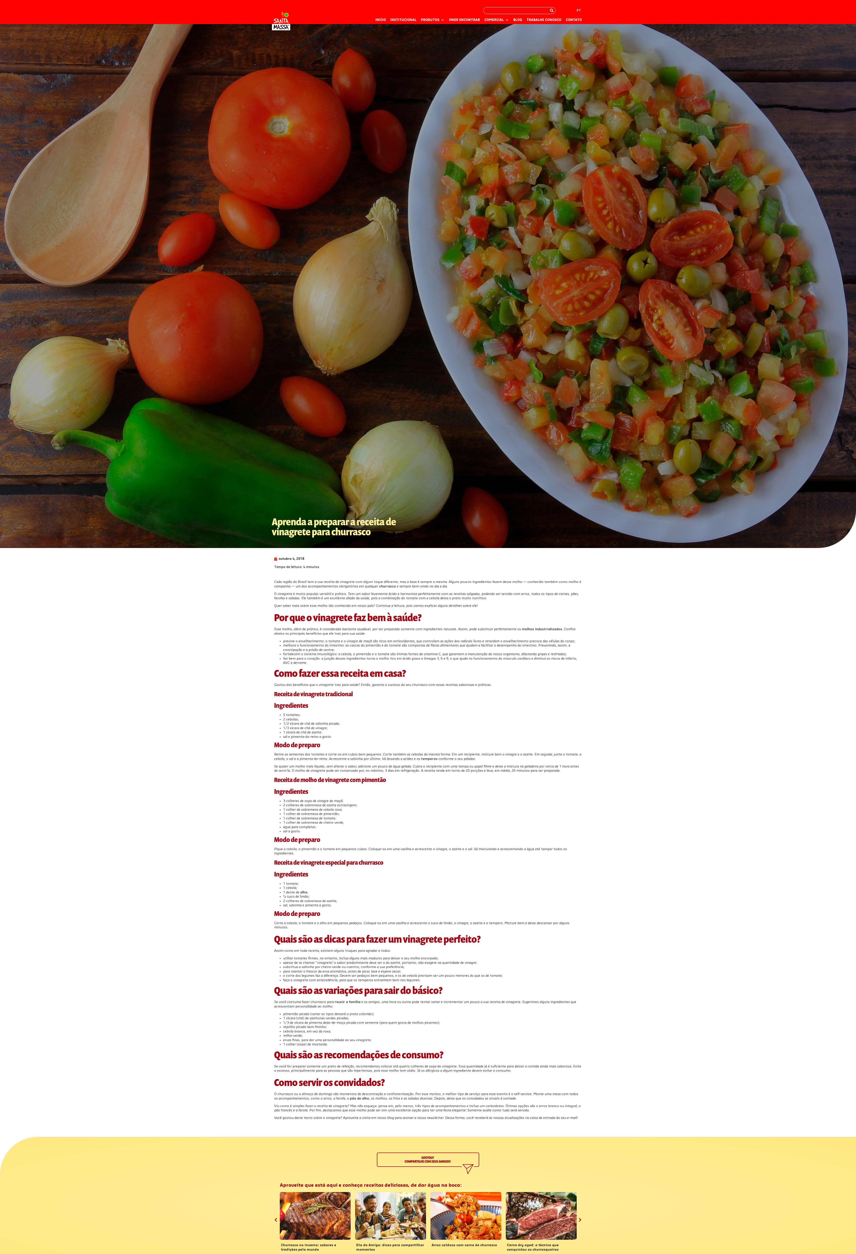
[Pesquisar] (552, 10)
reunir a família (347, 1002)
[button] (433, 20)
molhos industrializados (542, 629)
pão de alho (359, 1098)
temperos (429, 759)
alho (303, 892)
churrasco (387, 586)
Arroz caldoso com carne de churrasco (464, 1245)
